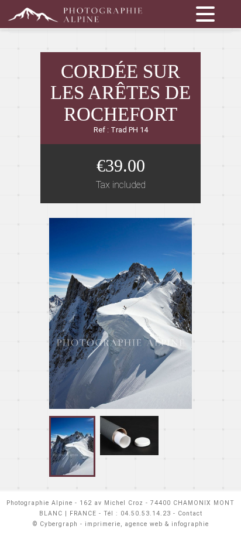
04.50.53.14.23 (145, 513)
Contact (190, 513)
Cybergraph (59, 524)
